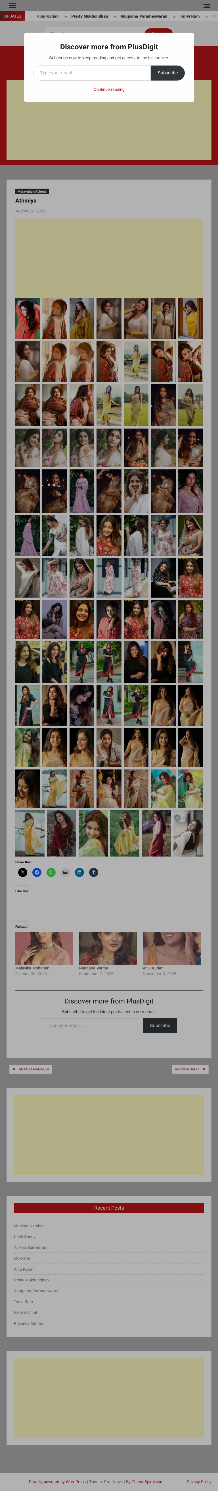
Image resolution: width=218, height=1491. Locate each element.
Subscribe (168, 72)
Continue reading (109, 89)
